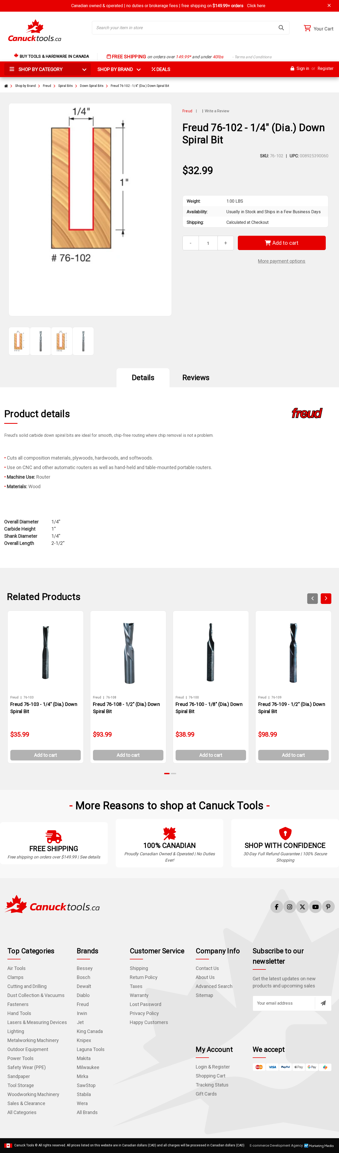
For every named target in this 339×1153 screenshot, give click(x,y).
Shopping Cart (210, 1076)
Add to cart (284, 243)
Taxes (136, 986)
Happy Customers (149, 1022)
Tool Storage (20, 1085)
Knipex (84, 1040)
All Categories (22, 1112)
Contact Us (207, 968)
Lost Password (145, 1004)
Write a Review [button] (217, 111)
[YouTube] (315, 906)
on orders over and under (191, 56)
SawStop (86, 1085)
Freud (83, 1004)
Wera (82, 1103)
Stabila (84, 1094)
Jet (80, 1022)
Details (143, 377)
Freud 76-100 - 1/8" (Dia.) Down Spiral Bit (209, 707)
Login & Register (213, 1067)
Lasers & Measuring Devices (37, 1022)
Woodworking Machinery (33, 1094)
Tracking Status (212, 1085)
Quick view (48, 652)
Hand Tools (19, 1013)
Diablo (83, 995)
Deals (162, 69)
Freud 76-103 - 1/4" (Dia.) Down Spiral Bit (43, 707)
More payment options (281, 261)
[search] (281, 28)
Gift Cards (206, 1094)
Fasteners (18, 1004)
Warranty (139, 995)
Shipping (139, 968)
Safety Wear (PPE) (26, 1067)
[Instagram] (289, 906)
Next (326, 598)
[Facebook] (276, 906)
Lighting (15, 1031)
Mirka (82, 1076)
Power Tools (20, 1058)
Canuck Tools (24, 1145)
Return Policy (144, 977)
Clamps (15, 977)
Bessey (85, 968)
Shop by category (40, 69)
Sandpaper (18, 1076)
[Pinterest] (328, 906)
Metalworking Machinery (33, 1040)
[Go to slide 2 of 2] (173, 773)
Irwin (82, 1013)
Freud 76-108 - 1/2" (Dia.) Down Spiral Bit (126, 707)
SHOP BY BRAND (118, 69)
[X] (302, 906)
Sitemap (204, 995)
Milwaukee (88, 1067)
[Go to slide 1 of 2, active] (167, 773)
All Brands (87, 1112)
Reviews (195, 377)
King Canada (90, 1031)
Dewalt (84, 986)
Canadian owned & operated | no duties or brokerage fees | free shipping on (168, 5)
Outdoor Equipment (27, 1049)
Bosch (83, 977)
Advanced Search (214, 986)
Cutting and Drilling (27, 986)
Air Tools (16, 968)
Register (325, 68)
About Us (205, 977)
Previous (312, 598)
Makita (84, 1058)
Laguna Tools (91, 1049)
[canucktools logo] (52, 903)
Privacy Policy (144, 1013)
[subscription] (323, 1003)
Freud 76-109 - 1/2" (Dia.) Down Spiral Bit (291, 707)
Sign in (302, 68)
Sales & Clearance (26, 1103)
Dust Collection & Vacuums (36, 995)
